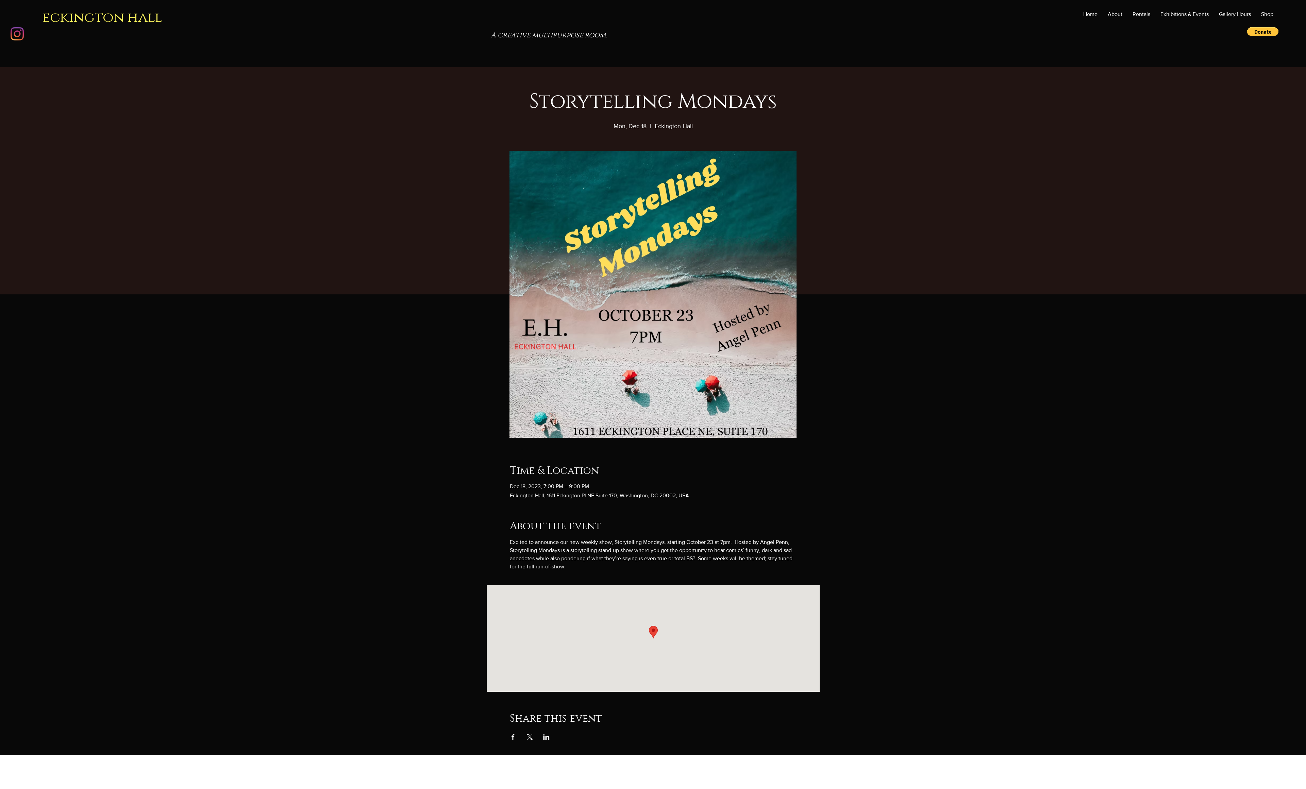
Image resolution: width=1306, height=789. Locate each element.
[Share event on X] (529, 737)
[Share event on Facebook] (513, 737)
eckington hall (102, 17)
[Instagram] (17, 33)
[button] (1184, 14)
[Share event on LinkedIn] (546, 737)
